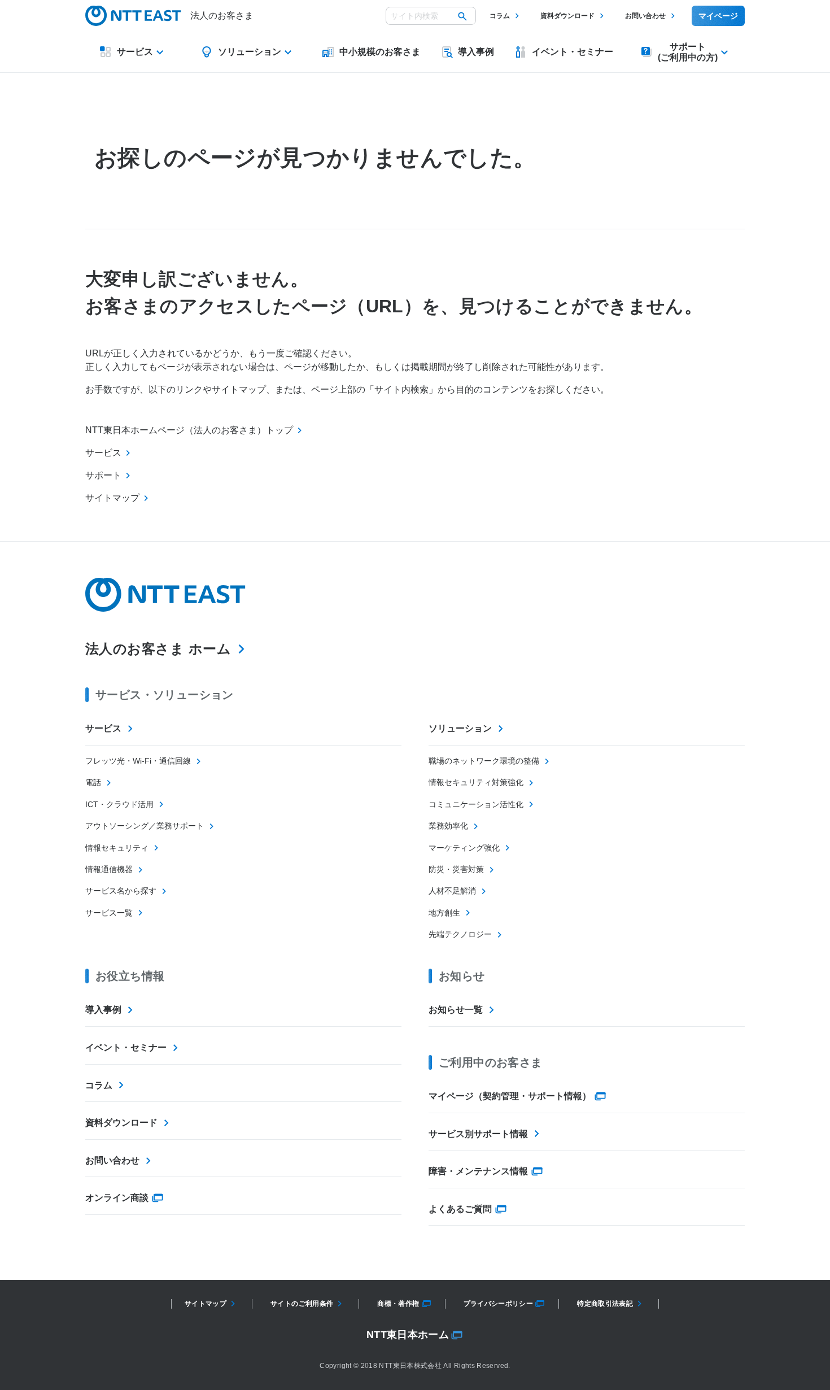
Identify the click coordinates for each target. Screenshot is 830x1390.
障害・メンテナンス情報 (478, 1171)
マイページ (718, 15)
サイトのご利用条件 (301, 1304)
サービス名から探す (120, 890)
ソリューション (460, 728)
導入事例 (103, 1009)
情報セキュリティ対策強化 (476, 782)
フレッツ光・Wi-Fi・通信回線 (138, 760)
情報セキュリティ (116, 847)
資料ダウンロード (567, 16)
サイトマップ (205, 1304)
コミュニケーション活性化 (476, 804)
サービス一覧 (109, 912)
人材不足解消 (452, 890)
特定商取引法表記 (605, 1304)
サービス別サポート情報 (478, 1134)
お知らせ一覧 (456, 1009)
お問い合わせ (645, 16)
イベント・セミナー (126, 1047)
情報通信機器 (109, 869)
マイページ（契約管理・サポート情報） (510, 1096)
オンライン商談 (116, 1197)
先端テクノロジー (460, 934)
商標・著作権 (398, 1304)
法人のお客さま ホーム (158, 648)
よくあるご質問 (460, 1209)
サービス (103, 728)
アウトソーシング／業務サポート (144, 825)
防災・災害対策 (456, 869)
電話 (93, 782)
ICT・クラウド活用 (119, 804)
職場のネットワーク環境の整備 (484, 760)
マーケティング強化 (464, 847)
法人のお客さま (222, 15)
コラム (500, 16)
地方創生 (444, 912)
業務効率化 (448, 825)
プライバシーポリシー (499, 1304)
